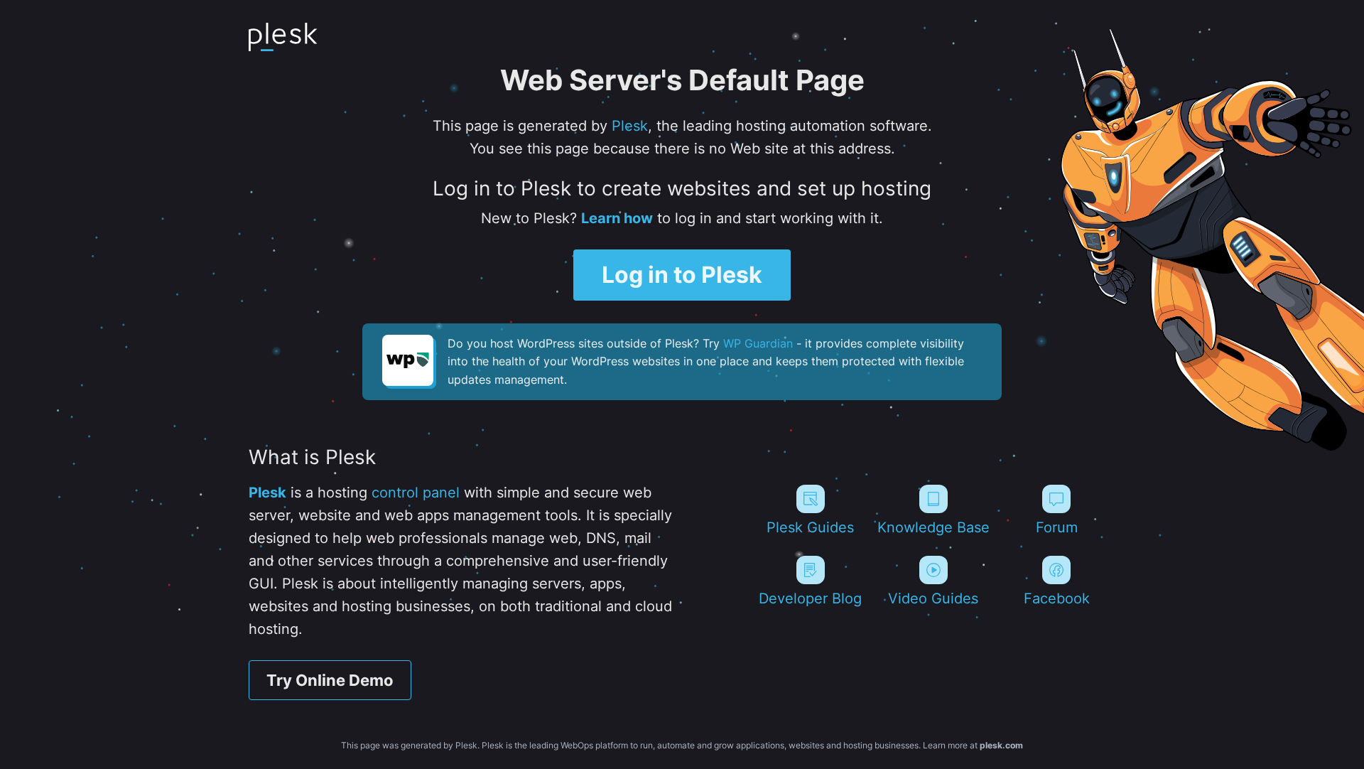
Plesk (630, 125)
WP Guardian (758, 343)
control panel (416, 492)
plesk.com (1001, 745)
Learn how (617, 218)
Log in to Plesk (682, 275)
